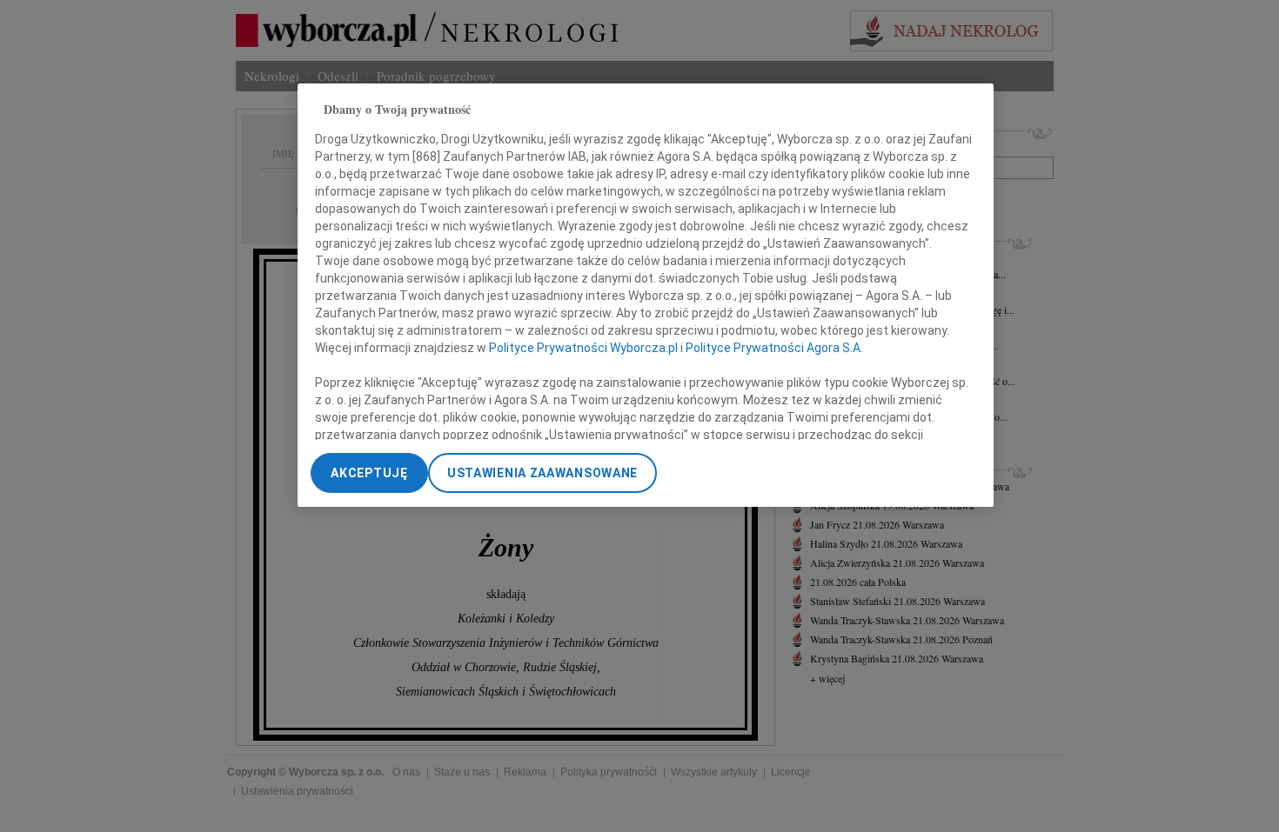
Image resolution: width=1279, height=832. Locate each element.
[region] (646, 295)
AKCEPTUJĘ (369, 473)
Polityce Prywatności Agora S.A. (774, 348)
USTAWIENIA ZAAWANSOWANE (542, 473)
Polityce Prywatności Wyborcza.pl (583, 348)
